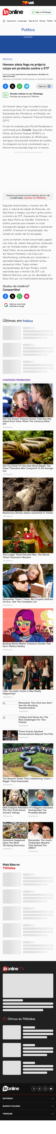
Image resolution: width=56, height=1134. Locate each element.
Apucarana (11, 21)
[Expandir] (52, 1114)
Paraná (42, 21)
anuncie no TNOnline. (35, 197)
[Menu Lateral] (4, 21)
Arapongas (22, 21)
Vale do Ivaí (33, 21)
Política (50, 21)
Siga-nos (42, 86)
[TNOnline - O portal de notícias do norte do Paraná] (13, 12)
